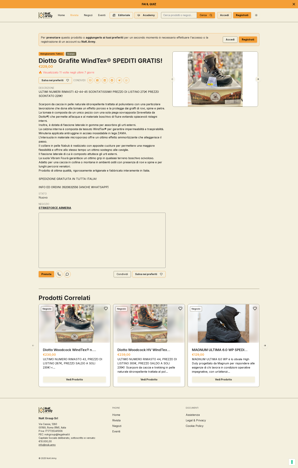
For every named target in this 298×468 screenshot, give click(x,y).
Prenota (46, 274)
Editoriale (124, 15)
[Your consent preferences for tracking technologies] (292, 462)
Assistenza (193, 415)
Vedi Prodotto (74, 379)
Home (61, 15)
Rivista (74, 15)
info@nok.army (47, 444)
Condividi (122, 274)
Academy (149, 15)
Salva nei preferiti (52, 80)
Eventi (102, 15)
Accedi (224, 15)
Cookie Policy (194, 426)
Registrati (242, 15)
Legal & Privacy (196, 420)
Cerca (203, 15)
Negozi (88, 15)
